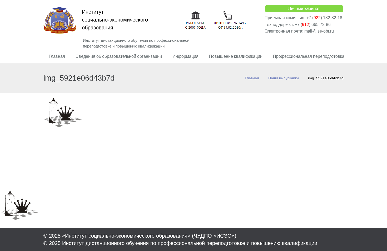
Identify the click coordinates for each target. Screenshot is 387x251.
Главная (252, 78)
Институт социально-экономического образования (115, 19)
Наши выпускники (283, 78)
